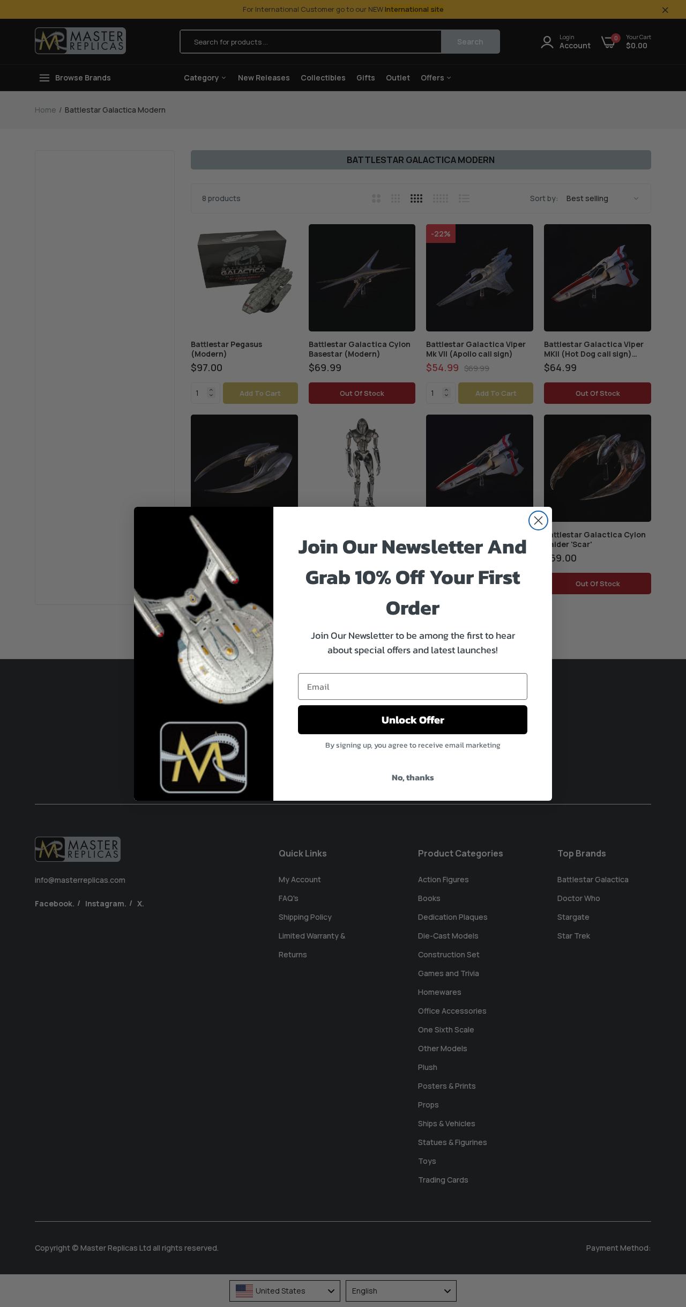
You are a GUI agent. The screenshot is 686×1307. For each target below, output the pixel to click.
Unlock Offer (413, 720)
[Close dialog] (538, 520)
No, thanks (413, 777)
